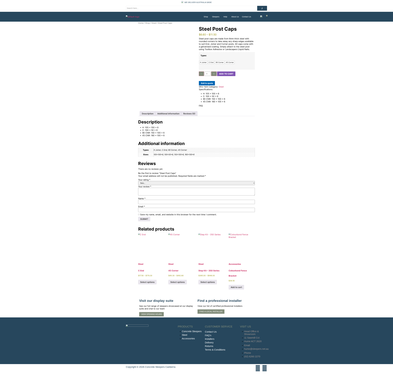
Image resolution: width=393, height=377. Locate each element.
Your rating (144, 180)
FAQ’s (208, 335)
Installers (209, 339)
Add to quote (207, 83)
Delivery (209, 342)
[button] (206, 17)
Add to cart (226, 74)
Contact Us (246, 17)
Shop (206, 17)
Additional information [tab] (168, 113)
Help (225, 17)
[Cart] (266, 16)
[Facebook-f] (264, 368)
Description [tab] (147, 113)
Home (140, 23)
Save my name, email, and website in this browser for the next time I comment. (178, 215)
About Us (235, 17)
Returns (209, 346)
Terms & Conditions (215, 349)
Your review (144, 187)
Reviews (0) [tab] (189, 113)
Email (141, 207)
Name (141, 199)
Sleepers (215, 17)
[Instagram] (257, 368)
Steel (154, 23)
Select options (147, 282)
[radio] (203, 62)
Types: (204, 56)
